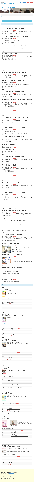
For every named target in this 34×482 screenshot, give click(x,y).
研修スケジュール (12, 7)
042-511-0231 (30, 2)
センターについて (6, 7)
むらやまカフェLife (17, 7)
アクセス (23, 7)
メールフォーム (12, 473)
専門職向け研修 (9, 21)
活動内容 (9, 7)
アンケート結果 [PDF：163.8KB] (16, 250)
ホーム (3, 7)
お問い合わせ (24, 2)
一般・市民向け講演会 (25, 21)
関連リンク (21, 7)
